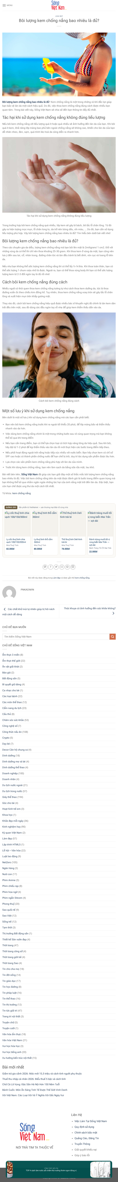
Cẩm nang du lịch (12, 708)
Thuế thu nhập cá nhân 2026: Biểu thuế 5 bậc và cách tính (34, 1079)
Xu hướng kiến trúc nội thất (17, 1057)
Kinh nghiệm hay (11, 826)
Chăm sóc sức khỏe (13, 720)
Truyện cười (8, 1028)
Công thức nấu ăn (12, 731)
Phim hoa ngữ (9, 892)
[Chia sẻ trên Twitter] (56, 567)
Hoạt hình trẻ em (11, 808)
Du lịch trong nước (12, 791)
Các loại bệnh (9, 696)
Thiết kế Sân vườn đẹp (14, 939)
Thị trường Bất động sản (15, 933)
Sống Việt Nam (29, 474)
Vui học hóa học (11, 1046)
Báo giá (6, 672)
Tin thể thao (8, 998)
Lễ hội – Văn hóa (11, 850)
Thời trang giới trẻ (12, 957)
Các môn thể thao (12, 702)
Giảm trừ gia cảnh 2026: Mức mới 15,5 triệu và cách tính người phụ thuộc (42, 1073)
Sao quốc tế (8, 909)
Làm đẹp (7, 838)
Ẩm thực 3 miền (11, 654)
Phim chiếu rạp (10, 886)
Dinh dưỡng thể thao (13, 767)
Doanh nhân (9, 779)
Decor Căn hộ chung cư (15, 749)
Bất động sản (9, 678)
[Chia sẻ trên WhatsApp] (45, 567)
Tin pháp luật (9, 992)
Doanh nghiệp (10, 773)
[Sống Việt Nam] (59, 5)
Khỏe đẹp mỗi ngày (12, 820)
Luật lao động (9, 856)
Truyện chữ (8, 1022)
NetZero (6, 862)
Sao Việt (7, 915)
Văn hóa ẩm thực (11, 1034)
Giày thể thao (9, 797)
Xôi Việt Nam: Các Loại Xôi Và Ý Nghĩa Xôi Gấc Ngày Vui (33, 1095)
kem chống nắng (21, 493)
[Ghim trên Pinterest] (67, 567)
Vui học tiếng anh (11, 1052)
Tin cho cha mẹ (10, 969)
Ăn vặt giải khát (10, 666)
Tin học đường (10, 986)
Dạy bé (6, 743)
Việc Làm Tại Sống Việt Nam (91, 1121)
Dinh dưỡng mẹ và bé (14, 761)
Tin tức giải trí (9, 1010)
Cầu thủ (6, 714)
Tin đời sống (9, 975)
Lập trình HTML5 (11, 844)
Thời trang (7, 945)
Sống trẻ (7, 921)
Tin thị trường (9, 1004)
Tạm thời (7, 927)
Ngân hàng (8, 868)
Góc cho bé (8, 803)
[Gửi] (113, 637)
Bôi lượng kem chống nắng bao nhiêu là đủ (25, 101)
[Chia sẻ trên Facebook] (50, 567)
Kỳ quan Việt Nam (12, 832)
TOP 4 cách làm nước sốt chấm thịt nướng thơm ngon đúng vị (44, 1170)
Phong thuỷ (8, 903)
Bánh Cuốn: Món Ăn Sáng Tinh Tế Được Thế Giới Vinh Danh (34, 1089)
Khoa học (7, 814)
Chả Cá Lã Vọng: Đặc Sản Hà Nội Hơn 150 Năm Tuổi (31, 1084)
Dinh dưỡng (8, 755)
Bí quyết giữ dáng (11, 684)
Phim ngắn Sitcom (12, 897)
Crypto (5, 737)
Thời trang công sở (12, 951)
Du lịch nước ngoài (12, 785)
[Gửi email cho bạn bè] (61, 567)
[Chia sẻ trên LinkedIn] (72, 567)
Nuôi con (7, 874)
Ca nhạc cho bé (10, 690)
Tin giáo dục (9, 980)
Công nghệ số (10, 725)
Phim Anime (9, 880)
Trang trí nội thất (11, 1016)
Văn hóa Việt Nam (12, 1040)
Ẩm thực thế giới (11, 660)
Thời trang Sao (10, 963)
